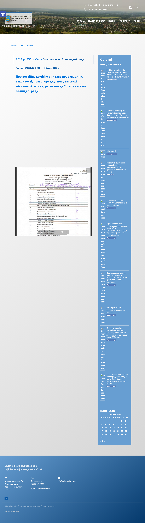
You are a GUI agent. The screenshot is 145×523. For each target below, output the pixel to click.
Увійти (137, 21)
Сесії (22, 46)
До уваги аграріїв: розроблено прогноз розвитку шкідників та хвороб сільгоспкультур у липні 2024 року (117, 332)
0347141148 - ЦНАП (99, 9)
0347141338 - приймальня (103, 5)
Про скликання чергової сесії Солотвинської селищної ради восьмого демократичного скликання (117, 277)
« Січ (102, 441)
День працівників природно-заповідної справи (115, 310)
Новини (112, 21)
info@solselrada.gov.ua (67, 481)
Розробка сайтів (10, 511)
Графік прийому (96, 21)
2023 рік (29, 46)
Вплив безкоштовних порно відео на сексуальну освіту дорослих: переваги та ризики (116, 167)
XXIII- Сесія (34, 59)
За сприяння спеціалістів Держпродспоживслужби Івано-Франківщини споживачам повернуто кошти (117, 378)
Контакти (125, 21)
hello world (111, 151)
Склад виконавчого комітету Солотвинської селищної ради (117, 203)
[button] (3, 14)
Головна (80, 21)
